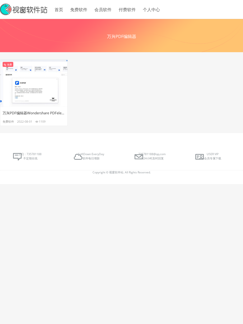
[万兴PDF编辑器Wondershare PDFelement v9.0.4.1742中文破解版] (33, 82)
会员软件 (103, 9)
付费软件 (127, 9)
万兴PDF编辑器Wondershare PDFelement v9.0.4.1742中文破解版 (34, 113)
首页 (59, 9)
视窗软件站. (117, 172)
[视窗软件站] (23, 9)
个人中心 (151, 9)
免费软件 (78, 9)
